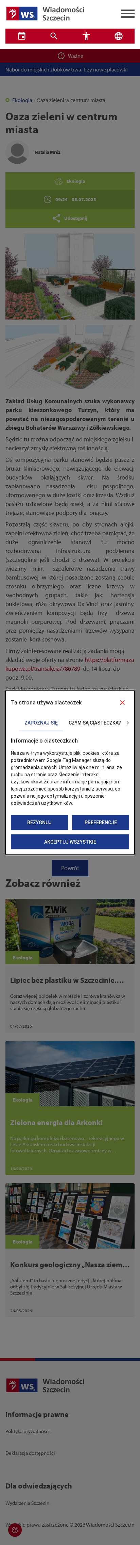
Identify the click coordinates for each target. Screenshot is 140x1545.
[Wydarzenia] (21, 36)
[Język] (118, 36)
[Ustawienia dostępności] (86, 36)
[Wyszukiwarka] (54, 36)
